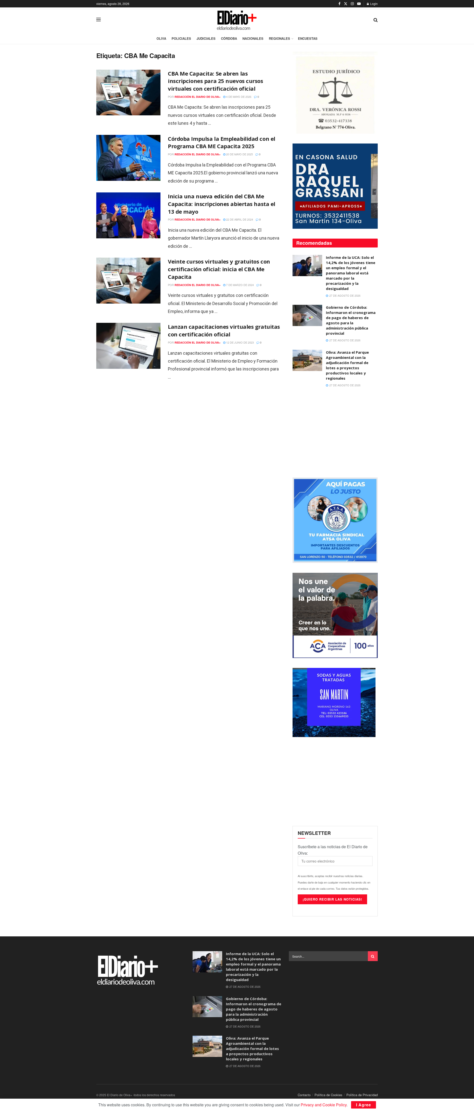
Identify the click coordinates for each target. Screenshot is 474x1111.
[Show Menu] (98, 19)
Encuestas (307, 38)
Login (373, 3)
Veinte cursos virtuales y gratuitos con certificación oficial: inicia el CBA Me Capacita (219, 269)
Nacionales (252, 38)
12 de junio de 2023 (239, 342)
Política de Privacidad (362, 1094)
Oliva (161, 38)
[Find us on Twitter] (345, 3)
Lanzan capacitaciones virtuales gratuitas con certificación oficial (224, 330)
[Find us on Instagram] (352, 3)
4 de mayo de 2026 (238, 97)
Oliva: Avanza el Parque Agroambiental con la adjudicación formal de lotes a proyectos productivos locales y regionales (347, 365)
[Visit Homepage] (237, 19)
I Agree (363, 1105)
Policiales (181, 38)
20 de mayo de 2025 (239, 154)
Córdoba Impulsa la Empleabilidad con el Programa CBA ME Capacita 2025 (221, 142)
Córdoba (229, 38)
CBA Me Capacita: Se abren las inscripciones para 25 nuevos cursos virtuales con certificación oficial (215, 81)
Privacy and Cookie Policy (324, 1105)
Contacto (304, 1094)
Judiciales (206, 38)
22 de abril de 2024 (239, 219)
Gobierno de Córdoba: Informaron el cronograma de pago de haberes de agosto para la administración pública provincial (350, 320)
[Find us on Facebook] (339, 3)
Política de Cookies (328, 1094)
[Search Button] (376, 19)
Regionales (279, 38)
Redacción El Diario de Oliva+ (197, 97)
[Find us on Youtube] (359, 3)
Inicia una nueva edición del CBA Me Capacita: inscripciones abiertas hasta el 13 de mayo (221, 203)
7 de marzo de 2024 (239, 285)
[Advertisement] (335, 433)
